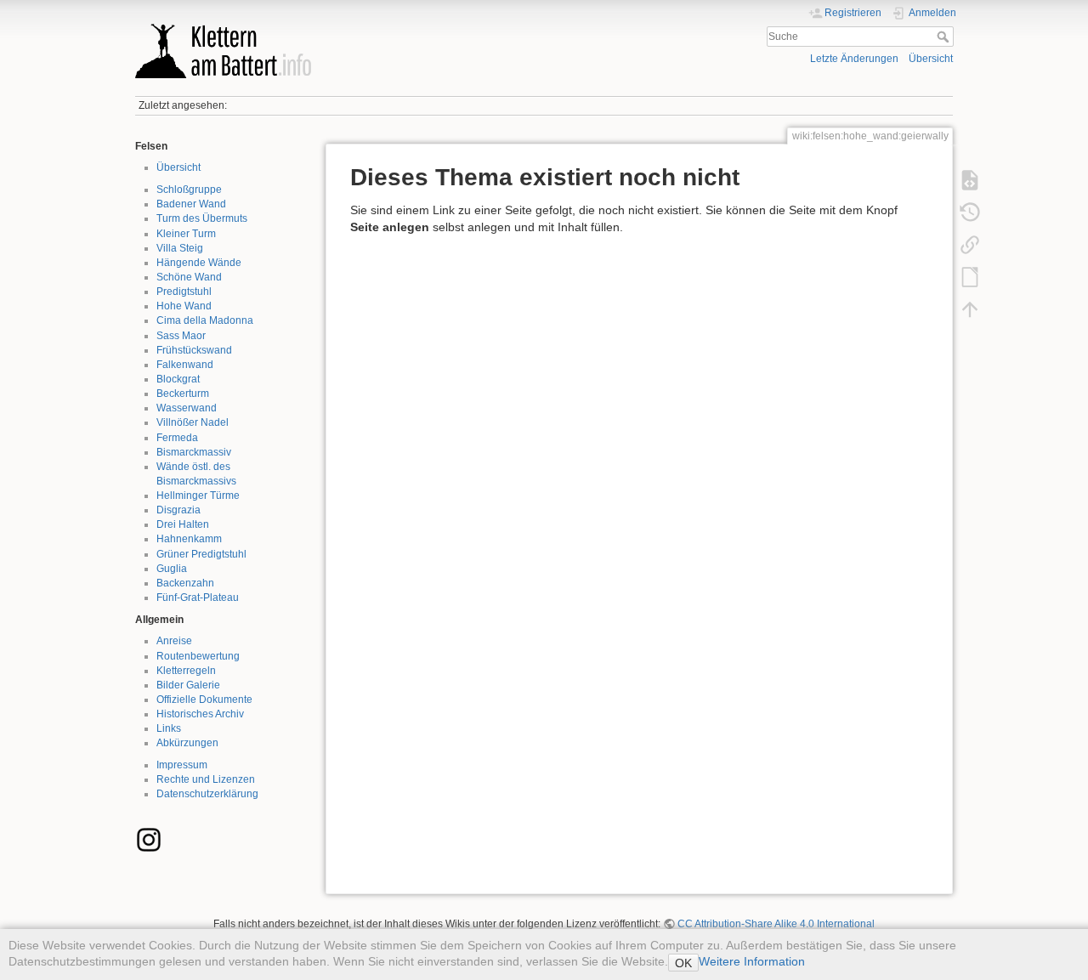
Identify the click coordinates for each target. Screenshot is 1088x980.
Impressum (181, 765)
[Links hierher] (969, 245)
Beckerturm (182, 393)
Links (168, 728)
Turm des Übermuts (201, 218)
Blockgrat (178, 379)
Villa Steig (179, 248)
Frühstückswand (194, 350)
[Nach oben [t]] (969, 309)
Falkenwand (184, 365)
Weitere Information (752, 961)
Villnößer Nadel (192, 422)
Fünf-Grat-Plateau (197, 597)
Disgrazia (178, 510)
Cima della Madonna (204, 320)
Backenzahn (185, 583)
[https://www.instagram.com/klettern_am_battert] (148, 839)
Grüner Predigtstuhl (201, 554)
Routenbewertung (198, 656)
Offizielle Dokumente (204, 699)
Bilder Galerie (188, 685)
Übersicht (931, 59)
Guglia (171, 569)
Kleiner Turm (186, 234)
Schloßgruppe (189, 189)
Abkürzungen (187, 743)
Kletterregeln (186, 671)
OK (683, 963)
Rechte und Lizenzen (205, 779)
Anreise (174, 641)
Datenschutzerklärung (207, 794)
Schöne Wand (189, 277)
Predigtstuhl (184, 291)
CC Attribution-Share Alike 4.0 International (776, 924)
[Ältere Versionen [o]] (969, 212)
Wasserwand (186, 408)
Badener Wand (191, 204)
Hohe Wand (184, 306)
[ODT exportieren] (969, 277)
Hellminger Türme (198, 495)
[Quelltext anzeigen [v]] (969, 180)
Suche (945, 36)
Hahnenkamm (189, 539)
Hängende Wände (198, 263)
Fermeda (177, 438)
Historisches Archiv (200, 714)
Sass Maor (181, 336)
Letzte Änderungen (854, 59)
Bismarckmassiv (193, 452)
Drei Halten (182, 524)
